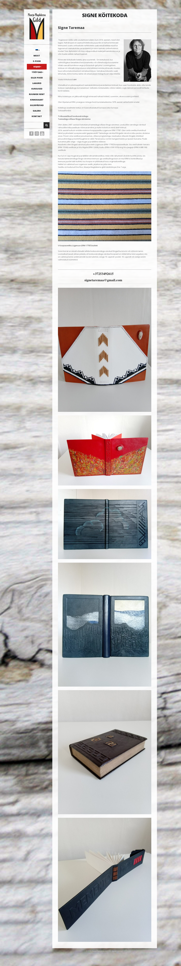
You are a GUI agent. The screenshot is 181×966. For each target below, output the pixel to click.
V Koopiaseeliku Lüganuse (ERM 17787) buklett (78, 245)
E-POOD (37, 61)
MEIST (37, 55)
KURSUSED (36, 88)
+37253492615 (103, 273)
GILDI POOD (37, 77)
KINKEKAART (36, 99)
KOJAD (37, 66)
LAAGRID (36, 83)
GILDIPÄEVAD (37, 105)
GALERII (37, 110)
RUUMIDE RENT (37, 94)
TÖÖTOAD (37, 72)
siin (74, 79)
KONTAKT (37, 116)
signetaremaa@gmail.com (103, 279)
